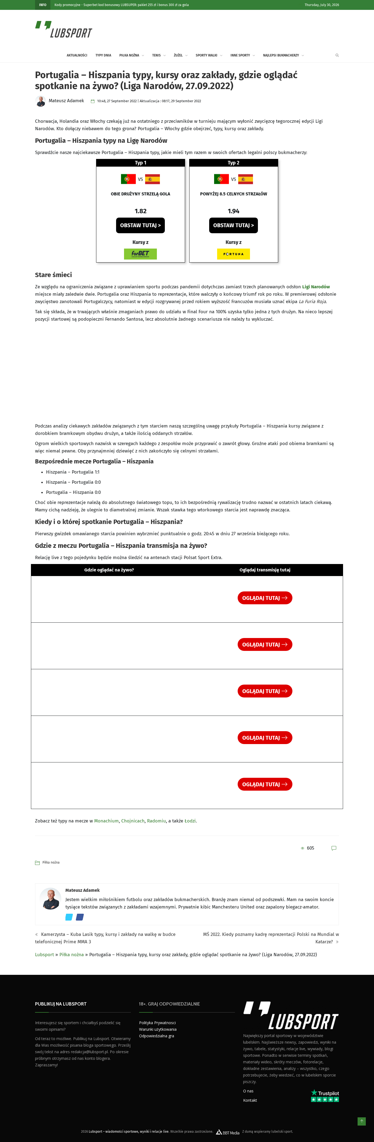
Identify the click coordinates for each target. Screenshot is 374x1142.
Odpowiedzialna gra (156, 1035)
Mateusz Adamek (82, 890)
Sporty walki (206, 55)
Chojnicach (133, 821)
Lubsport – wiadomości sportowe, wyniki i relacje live (129, 1131)
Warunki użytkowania (158, 1029)
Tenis (156, 55)
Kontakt (250, 1100)
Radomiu (156, 821)
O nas (248, 1090)
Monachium (106, 821)
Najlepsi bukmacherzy (281, 55)
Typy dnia (103, 55)
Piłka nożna (129, 55)
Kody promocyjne (67, 5)
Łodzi (190, 821)
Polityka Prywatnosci (157, 1022)
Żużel (178, 55)
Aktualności (77, 55)
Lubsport (44, 955)
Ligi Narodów (316, 287)
